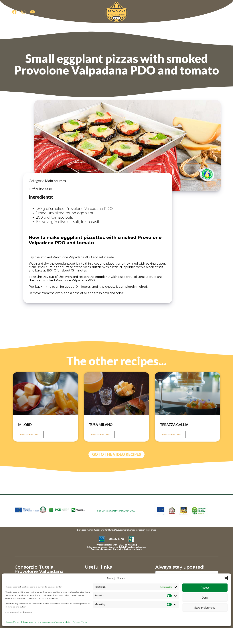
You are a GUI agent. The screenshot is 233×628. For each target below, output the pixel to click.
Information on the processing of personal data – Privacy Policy (54, 622)
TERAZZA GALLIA (174, 424)
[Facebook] (14, 11)
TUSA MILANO (100, 424)
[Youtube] (32, 11)
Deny (205, 597)
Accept (205, 587)
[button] (226, 578)
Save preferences (204, 607)
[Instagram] (23, 11)
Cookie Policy (12, 622)
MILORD (25, 424)
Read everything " (31, 434)
